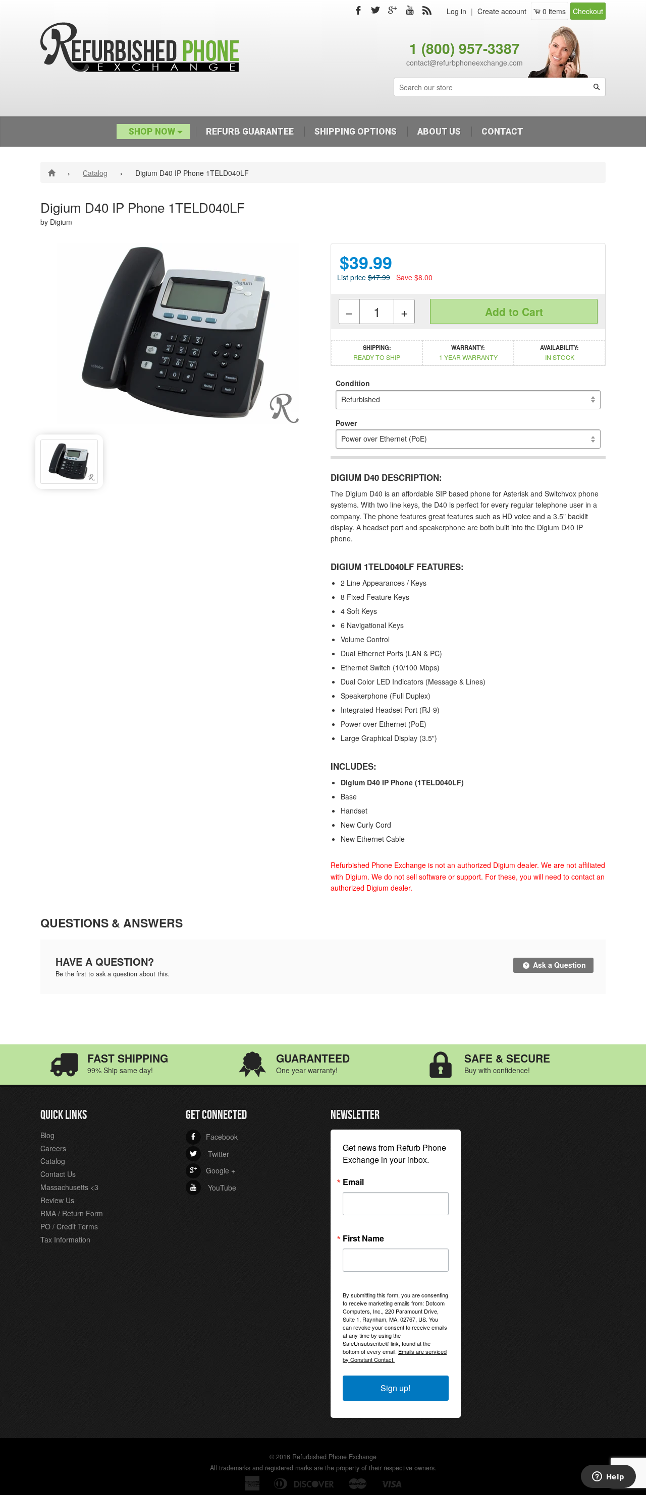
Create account (501, 11)
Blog (47, 1135)
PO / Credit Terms (69, 1226)
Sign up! (395, 1388)
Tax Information (65, 1239)
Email (353, 1182)
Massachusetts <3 (69, 1187)
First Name (363, 1238)
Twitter (209, 1154)
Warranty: (468, 352)
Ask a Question (558, 965)
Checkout (588, 11)
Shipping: (376, 352)
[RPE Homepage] (53, 172)
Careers (53, 1148)
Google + (212, 1170)
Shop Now (153, 132)
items (554, 11)
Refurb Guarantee (250, 132)
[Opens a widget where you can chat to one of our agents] (608, 1477)
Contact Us (58, 1174)
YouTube (213, 1187)
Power (346, 423)
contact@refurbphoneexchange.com (464, 62)
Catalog (95, 173)
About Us (439, 132)
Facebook (214, 1137)
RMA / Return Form (71, 1213)
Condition (353, 383)
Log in (456, 11)
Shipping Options (355, 132)
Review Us (57, 1200)
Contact (502, 132)
